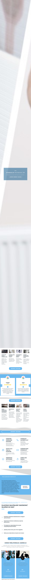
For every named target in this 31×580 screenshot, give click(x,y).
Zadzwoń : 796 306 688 (15, 431)
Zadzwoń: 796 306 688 (15, 368)
